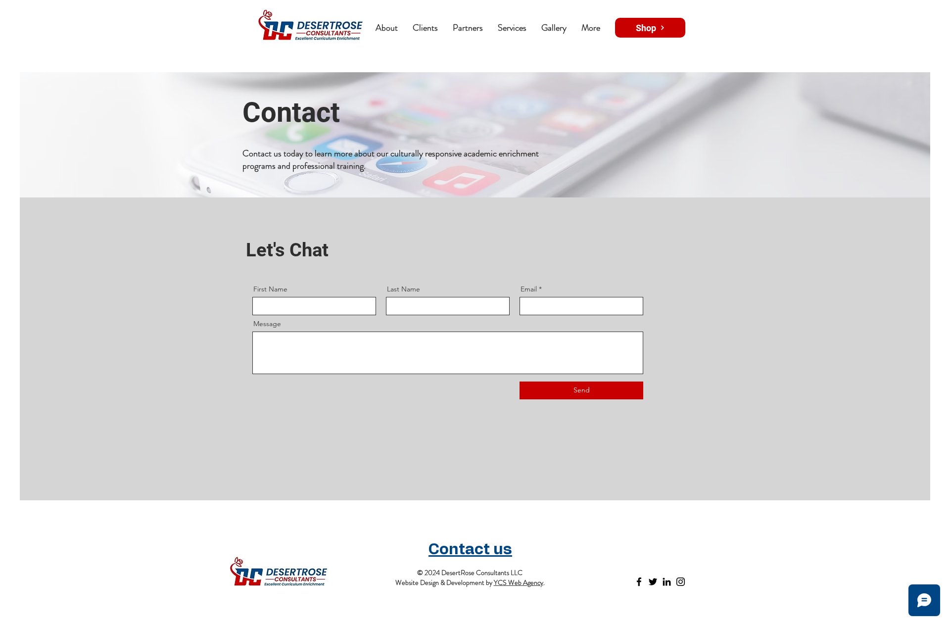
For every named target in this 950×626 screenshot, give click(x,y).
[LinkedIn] (666, 581)
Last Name (403, 289)
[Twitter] (653, 581)
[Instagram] (680, 581)
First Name (270, 289)
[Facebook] (639, 581)
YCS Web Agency (518, 582)
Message (267, 323)
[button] (467, 27)
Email (529, 289)
